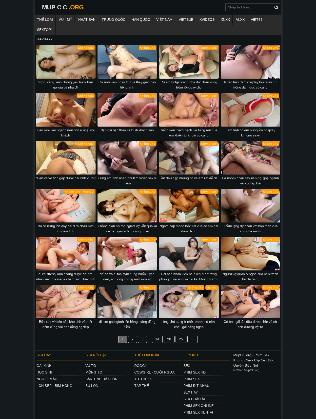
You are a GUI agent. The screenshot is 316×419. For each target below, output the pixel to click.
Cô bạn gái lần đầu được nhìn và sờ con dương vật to (250, 324)
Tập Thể (141, 386)
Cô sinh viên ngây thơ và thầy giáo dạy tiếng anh (127, 84)
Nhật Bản (87, 20)
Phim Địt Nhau (196, 386)
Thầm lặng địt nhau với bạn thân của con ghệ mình (250, 228)
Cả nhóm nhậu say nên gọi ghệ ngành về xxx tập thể (250, 180)
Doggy (140, 366)
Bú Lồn (91, 386)
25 (181, 339)
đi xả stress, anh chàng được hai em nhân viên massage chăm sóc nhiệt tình (65, 276)
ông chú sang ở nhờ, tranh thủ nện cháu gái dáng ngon (189, 324)
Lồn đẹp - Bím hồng (54, 386)
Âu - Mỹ (65, 20)
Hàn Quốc (141, 20)
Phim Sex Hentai (198, 412)
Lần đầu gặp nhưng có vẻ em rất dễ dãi (188, 178)
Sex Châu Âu (194, 399)
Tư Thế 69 (143, 379)
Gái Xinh (44, 366)
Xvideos (207, 20)
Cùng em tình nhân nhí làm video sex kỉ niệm (127, 180)
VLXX (240, 20)
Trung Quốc (113, 20)
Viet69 (256, 20)
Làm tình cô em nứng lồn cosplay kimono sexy (250, 132)
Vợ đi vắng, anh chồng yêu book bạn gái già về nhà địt (65, 84)
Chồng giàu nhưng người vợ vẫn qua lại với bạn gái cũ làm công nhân (127, 228)
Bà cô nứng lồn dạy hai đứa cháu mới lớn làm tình (66, 228)
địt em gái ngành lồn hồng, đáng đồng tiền (127, 324)
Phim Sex (191, 379)
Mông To (93, 372)
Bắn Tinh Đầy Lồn (101, 379)
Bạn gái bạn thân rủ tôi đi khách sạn (127, 130)
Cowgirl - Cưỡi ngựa (154, 372)
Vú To (90, 366)
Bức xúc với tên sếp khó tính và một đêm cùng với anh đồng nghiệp (65, 324)
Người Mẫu (47, 379)
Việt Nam (164, 20)
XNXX (225, 20)
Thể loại (45, 20)
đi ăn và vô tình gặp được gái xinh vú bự (65, 178)
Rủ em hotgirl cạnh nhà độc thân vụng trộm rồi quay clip (188, 84)
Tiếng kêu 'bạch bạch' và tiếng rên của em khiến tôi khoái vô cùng (188, 132)
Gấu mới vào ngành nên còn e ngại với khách (66, 132)
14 (157, 339)
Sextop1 (45, 30)
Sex (186, 366)
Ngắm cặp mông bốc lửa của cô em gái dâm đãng (188, 228)
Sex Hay (190, 392)
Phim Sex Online (198, 406)
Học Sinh (45, 372)
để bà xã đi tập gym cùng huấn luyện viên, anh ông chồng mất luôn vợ (127, 276)
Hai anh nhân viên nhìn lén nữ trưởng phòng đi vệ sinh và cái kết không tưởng (188, 276)
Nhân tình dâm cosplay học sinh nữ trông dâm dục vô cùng (250, 84)
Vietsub (186, 20)
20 (169, 339)
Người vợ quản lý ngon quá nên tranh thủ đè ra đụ (250, 276)
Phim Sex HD (194, 372)
